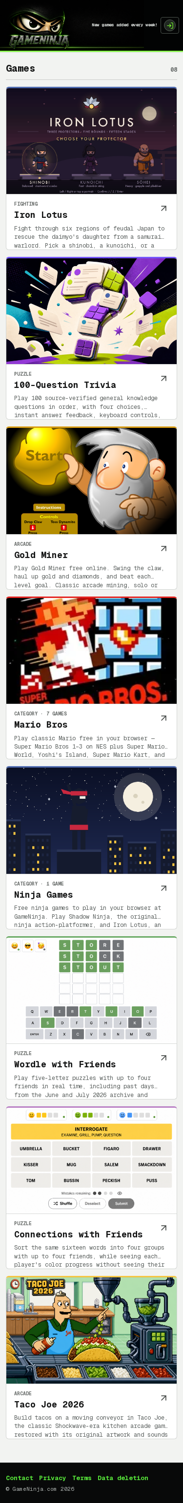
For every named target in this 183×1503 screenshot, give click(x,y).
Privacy (52, 1478)
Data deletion (123, 1478)
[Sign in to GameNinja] (170, 25)
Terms (82, 1478)
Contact (19, 1478)
